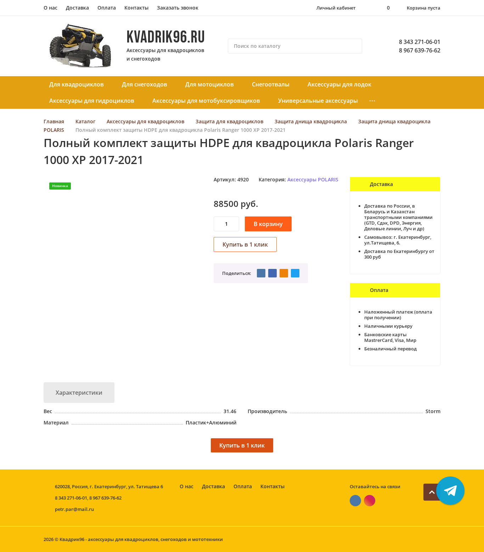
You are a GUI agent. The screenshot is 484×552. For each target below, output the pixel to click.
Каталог (85, 121)
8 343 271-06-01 (419, 42)
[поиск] (353, 46)
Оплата (106, 7)
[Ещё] (372, 100)
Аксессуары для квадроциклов (145, 121)
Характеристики (79, 392)
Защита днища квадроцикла (311, 121)
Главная (54, 121)
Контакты (136, 7)
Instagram (369, 500)
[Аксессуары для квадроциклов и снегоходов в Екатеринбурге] (81, 46)
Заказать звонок (177, 7)
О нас (50, 7)
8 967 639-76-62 (419, 50)
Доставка (77, 7)
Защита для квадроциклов (229, 121)
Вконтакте (355, 500)
